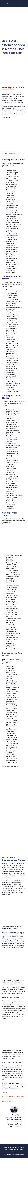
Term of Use (13, 1147)
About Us (6, 1147)
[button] (20, 3)
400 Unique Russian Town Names (13, 1096)
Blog (6, 1149)
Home (14, 1152)
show (12, 153)
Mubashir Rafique (9, 89)
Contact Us (21, 1147)
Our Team (20, 1149)
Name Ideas (8, 1101)
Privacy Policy (12, 1149)
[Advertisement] (14, 24)
